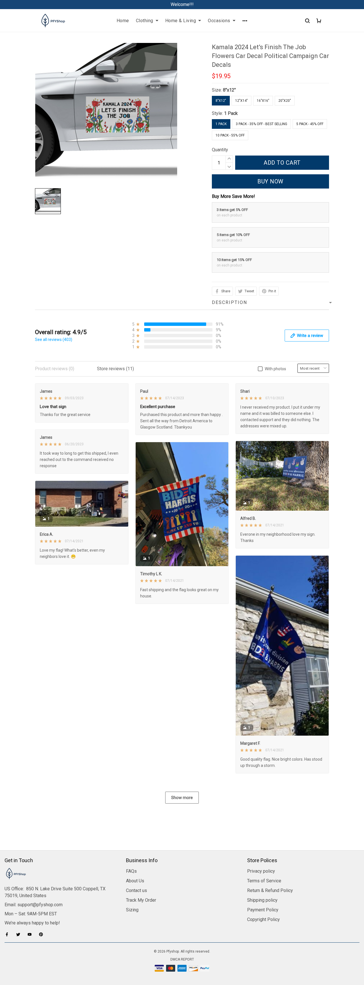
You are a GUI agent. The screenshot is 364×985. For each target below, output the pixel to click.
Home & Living (180, 20)
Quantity (220, 149)
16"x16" (263, 101)
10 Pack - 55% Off (230, 135)
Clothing (144, 20)
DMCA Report (182, 959)
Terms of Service (264, 880)
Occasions (219, 20)
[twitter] (20, 934)
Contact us (136, 890)
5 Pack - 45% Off (309, 124)
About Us (135, 880)
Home (123, 20)
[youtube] (31, 934)
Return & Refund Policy (270, 890)
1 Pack (231, 113)
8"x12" (229, 90)
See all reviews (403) (53, 339)
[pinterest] (43, 934)
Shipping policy (262, 900)
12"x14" (241, 101)
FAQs (131, 871)
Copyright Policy (263, 919)
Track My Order (141, 900)
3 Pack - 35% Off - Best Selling (261, 124)
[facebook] (9, 934)
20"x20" (284, 101)
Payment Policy (262, 909)
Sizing (132, 909)
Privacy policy (261, 871)
